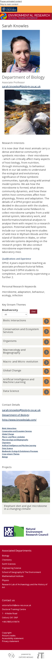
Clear (33, 311)
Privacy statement (10, 641)
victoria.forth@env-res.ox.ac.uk (16, 605)
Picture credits (9, 635)
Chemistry (7, 559)
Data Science (7, 448)
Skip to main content (9, 4)
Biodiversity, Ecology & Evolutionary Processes (20, 451)
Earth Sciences (9, 564)
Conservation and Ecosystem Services (17, 431)
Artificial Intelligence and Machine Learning (19, 445)
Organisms (6, 442)
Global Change (8, 434)
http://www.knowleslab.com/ (19, 419)
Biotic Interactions (9, 428)
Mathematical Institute (12, 576)
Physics (5, 580)
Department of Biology (15, 415)
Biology (5, 457)
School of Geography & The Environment (21, 572)
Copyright (6, 632)
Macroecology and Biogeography (15, 440)
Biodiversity (10, 310)
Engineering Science (11, 568)
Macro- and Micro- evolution (13, 437)
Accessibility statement (12, 638)
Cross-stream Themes (10, 454)
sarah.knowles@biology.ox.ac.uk (21, 86)
